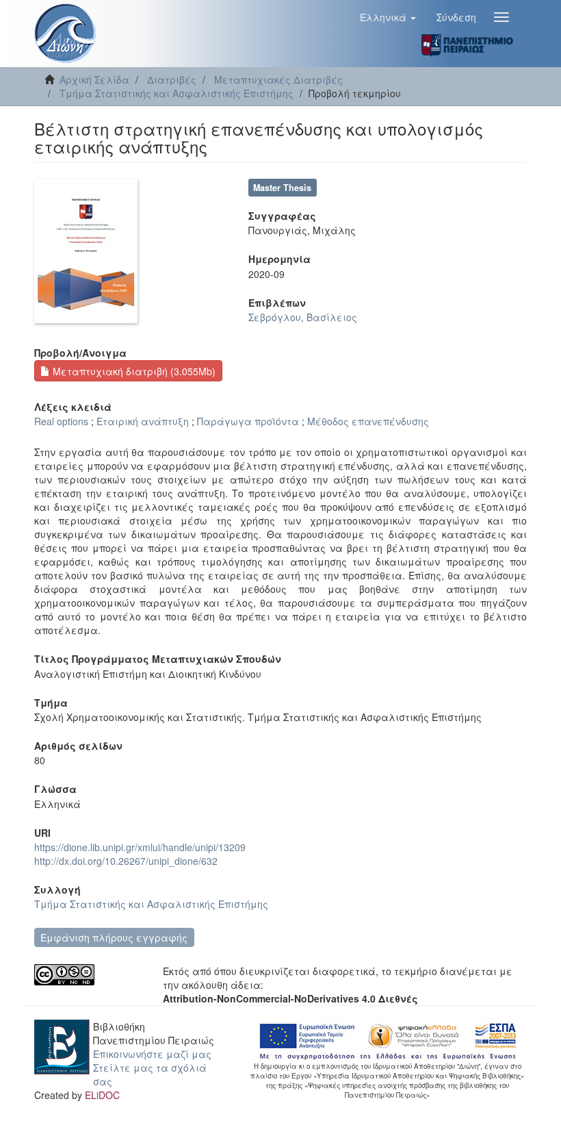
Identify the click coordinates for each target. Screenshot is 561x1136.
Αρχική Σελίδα (94, 79)
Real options (61, 421)
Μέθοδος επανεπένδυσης (368, 421)
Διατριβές (171, 79)
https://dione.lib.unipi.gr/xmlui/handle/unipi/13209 (140, 847)
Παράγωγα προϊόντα (248, 421)
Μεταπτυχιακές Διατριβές (278, 79)
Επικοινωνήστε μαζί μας (152, 1054)
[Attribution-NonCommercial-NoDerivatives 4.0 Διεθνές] (88, 974)
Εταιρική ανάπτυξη (142, 421)
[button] (388, 17)
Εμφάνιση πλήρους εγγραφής (113, 937)
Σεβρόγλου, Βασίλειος (302, 317)
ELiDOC (102, 1095)
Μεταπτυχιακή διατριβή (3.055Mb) (133, 371)
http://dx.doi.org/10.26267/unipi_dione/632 (126, 861)
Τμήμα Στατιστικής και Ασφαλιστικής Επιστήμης (176, 93)
